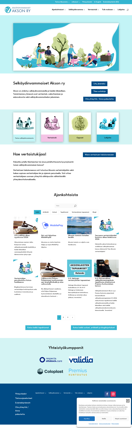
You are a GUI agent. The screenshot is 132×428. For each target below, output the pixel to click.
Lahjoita (121, 10)
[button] (128, 401)
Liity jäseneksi (99, 84)
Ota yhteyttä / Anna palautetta (99, 99)
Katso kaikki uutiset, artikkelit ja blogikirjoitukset (94, 328)
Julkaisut (75, 2)
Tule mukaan (107, 10)
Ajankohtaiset (58, 10)
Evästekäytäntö (93, 423)
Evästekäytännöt (22, 403)
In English (97, 2)
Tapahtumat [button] (64, 212)
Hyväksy (87, 418)
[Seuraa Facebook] (107, 394)
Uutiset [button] (54, 212)
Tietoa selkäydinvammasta (24, 138)
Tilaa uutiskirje (99, 91)
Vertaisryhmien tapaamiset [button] (80, 212)
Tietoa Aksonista (61, 2)
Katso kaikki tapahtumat (38, 328)
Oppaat (80, 138)
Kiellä (104, 418)
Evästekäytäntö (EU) (111, 2)
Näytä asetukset (121, 418)
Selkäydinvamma (76, 10)
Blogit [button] (94, 212)
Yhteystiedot (115, 423)
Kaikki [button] (37, 212)
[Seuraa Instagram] (113, 394)
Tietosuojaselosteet (104, 423)
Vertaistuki (92, 10)
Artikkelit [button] (46, 212)
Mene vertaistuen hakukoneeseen (99, 155)
